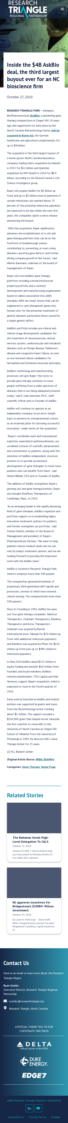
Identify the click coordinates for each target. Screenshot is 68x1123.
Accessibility (16, 1117)
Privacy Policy (37, 1117)
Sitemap (55, 1117)
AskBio (35, 115)
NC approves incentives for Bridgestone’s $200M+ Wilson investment (33, 906)
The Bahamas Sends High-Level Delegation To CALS (31, 840)
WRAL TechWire (45, 759)
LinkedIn (29, 1108)
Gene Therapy (31, 767)
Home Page (48, 767)
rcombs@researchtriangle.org (26, 1001)
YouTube (38, 1108)
